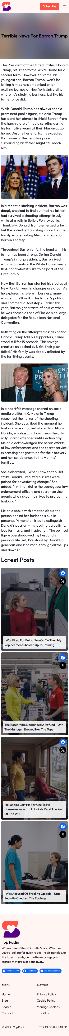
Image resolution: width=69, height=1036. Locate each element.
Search (6, 1007)
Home (6, 994)
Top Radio (10, 942)
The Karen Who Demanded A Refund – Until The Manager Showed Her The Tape (34, 727)
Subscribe (49, 6)
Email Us (43, 1013)
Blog (5, 1000)
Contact (7, 1013)
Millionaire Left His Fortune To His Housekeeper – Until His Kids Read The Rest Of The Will (34, 809)
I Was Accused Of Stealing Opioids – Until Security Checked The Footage (32, 896)
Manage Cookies (48, 1007)
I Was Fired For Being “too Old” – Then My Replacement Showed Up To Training (32, 642)
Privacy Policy (46, 994)
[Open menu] (64, 6)
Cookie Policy (46, 1000)
